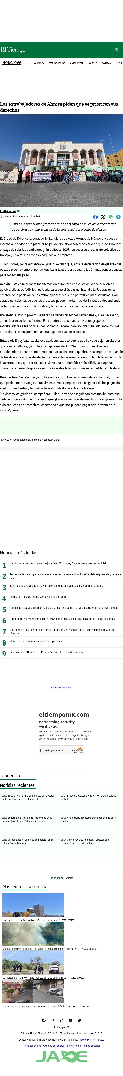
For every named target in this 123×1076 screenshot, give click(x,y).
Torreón (106, 63)
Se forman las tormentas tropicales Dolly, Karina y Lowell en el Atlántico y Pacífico (27, 819)
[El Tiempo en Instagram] (55, 1021)
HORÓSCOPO (57, 878)
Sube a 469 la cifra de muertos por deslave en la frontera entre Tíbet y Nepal (28, 797)
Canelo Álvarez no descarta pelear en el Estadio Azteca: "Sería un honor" (85, 841)
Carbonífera (76, 63)
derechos (45, 439)
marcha (55, 439)
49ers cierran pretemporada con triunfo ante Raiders (88, 819)
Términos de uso (32, 1045)
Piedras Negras (57, 63)
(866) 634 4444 (87, 1039)
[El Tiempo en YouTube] (73, 1021)
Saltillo (92, 63)
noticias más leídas (61, 687)
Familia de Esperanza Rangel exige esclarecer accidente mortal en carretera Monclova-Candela (64, 607)
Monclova (39, 63)
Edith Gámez (8, 211)
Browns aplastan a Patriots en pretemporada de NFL (88, 797)
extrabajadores (22, 439)
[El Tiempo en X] (79, 1021)
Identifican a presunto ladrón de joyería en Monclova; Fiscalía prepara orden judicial (58, 563)
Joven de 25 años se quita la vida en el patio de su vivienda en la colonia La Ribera (57, 585)
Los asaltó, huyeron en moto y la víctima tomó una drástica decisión (45, 1006)
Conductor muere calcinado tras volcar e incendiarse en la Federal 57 (49, 948)
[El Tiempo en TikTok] (64, 1021)
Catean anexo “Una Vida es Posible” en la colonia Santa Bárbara (46, 652)
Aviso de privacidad (53, 1045)
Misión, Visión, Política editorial (83, 1045)
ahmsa (35, 439)
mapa (101, 1039)
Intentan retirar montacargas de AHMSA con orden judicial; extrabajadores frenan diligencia (62, 618)
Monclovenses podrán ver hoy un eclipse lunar (36, 641)
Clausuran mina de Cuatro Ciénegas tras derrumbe (38, 596)
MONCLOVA (11, 62)
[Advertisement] (61, 21)
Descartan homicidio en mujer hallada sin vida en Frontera (43, 977)
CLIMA (70, 878)
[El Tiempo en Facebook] (46, 1021)
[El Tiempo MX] (13, 52)
